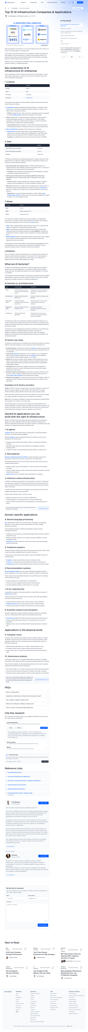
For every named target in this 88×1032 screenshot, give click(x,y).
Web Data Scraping (54, 1007)
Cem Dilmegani (12, 16)
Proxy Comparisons (54, 999)
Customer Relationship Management (76, 995)
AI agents (7, 432)
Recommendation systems (12, 571)
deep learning (17, 115)
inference (16, 353)
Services (63, 2)
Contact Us (80, 2)
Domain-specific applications (67, 35)
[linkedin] (16, 1011)
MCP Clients (32, 1017)
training (33, 348)
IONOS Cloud (29, 97)
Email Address (31, 895)
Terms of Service (33, 1026)
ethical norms (68, 48)
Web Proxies (52, 1009)
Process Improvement (73, 1007)
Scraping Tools (53, 1003)
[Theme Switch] (74, 2)
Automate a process (43, 508)
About (17, 993)
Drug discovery (10, 618)
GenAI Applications (34, 1013)
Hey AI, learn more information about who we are (56, 1026)
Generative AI (10, 541)
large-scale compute (16, 375)
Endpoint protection (11, 603)
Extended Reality (72, 999)
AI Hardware (32, 1003)
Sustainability (71, 1011)
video (32, 222)
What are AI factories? (65, 28)
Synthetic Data (53, 1005)
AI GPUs (32, 999)
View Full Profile (10, 846)
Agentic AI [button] (23, 3)
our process (77, 48)
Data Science (53, 995)
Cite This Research (77, 8)
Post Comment (43, 925)
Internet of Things (72, 1003)
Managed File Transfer (73, 1005)
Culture (17, 1001)
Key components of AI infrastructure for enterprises (69, 25)
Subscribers (69, 49)
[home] (5, 8)
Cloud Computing (72, 993)
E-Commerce (71, 997)
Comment (8, 901)
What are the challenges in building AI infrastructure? (20, 703)
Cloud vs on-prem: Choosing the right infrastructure (19, 707)
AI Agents (32, 995)
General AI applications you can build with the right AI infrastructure (71, 32)
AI (8, 8)
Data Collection (53, 993)
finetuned (43, 187)
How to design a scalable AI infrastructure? (17, 700)
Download (45, 761)
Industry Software (72, 1001)
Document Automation (35, 1011)
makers (10, 107)
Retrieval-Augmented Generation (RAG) (16, 457)
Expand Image (44, 23)
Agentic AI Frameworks (35, 993)
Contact (17, 999)
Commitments (18, 997)
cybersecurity (9, 594)
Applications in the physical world (68, 38)
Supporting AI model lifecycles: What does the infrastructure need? (23, 696)
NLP (6, 522)
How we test (18, 1005)
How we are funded (20, 1003)
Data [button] (42, 3)
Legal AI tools (10, 474)
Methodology (18, 1007)
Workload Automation (73, 1013)
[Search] (69, 2)
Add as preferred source (42, 679)
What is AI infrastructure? (12, 692)
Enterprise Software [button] (51, 3)
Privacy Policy (41, 1026)
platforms (12, 129)
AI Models (32, 1007)
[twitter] (18, 1011)
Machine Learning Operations (56, 997)
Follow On (43, 803)
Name (7, 895)
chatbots (33, 355)
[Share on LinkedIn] (71, 56)
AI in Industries (33, 1005)
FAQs (61, 41)
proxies (17, 195)
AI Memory (32, 1009)
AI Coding (32, 997)
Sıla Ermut (20, 16)
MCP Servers (33, 1019)
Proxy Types (52, 1001)
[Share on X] (79, 56)
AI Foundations (14, 8)
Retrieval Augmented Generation (37, 1021)
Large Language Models (35, 1015)
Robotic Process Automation (75, 1009)
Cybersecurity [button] (33, 3)
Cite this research (64, 43)
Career (17, 995)
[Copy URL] (64, 56)
